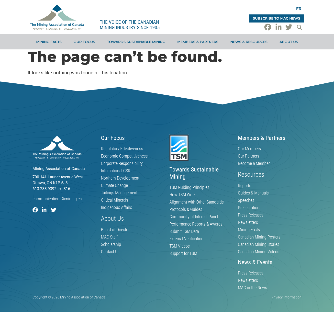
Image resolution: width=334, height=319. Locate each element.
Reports (244, 185)
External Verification (186, 239)
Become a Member (254, 163)
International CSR (115, 171)
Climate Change (114, 185)
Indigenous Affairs (116, 207)
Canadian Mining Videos (258, 252)
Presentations (249, 207)
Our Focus (84, 42)
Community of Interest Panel (193, 217)
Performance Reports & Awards (196, 224)
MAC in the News (252, 287)
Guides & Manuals (253, 193)
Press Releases (251, 215)
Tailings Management (119, 193)
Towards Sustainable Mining (136, 42)
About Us (288, 42)
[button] (299, 27)
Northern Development (120, 178)
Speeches (246, 200)
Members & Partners (197, 42)
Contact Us (110, 252)
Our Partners (248, 156)
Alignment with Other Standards (196, 202)
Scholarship (111, 244)
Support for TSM (183, 253)
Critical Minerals (114, 200)
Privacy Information (286, 297)
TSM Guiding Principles (189, 187)
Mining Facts (49, 42)
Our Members (249, 149)
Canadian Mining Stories (258, 244)
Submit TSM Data (184, 231)
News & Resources (248, 42)
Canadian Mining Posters (259, 237)
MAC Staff (109, 237)
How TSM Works (183, 195)
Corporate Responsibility (122, 163)
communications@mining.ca (57, 198)
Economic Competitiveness (124, 156)
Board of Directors (116, 230)
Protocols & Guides (185, 209)
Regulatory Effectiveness (122, 149)
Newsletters (248, 222)
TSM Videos (179, 246)
